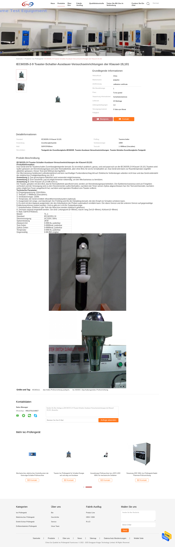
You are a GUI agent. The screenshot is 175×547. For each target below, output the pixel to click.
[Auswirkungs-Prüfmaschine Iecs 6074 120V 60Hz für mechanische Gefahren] (105, 454)
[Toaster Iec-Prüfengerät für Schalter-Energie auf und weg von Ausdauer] (69, 454)
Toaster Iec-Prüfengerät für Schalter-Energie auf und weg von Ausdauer (69, 474)
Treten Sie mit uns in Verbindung (115, 4)
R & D (88, 522)
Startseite (36, 538)
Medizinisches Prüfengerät (25, 517)
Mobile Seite (138, 538)
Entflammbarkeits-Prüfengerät (26, 526)
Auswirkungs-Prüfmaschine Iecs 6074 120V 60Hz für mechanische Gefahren (105, 474)
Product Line (90, 513)
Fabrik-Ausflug (79, 4)
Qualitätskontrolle (96, 3)
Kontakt (125, 119)
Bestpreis (104, 119)
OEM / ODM (90, 517)
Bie (52, 513)
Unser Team (55, 526)
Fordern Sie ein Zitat (138, 4)
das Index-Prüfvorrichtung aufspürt (56, 390)
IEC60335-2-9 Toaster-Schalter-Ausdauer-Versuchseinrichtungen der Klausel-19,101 (73, 59)
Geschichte (55, 517)
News (80, 538)
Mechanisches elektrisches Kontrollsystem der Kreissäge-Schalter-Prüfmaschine (32, 474)
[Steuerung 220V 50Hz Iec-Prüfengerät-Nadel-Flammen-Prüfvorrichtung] (142, 454)
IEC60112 (36, 390)
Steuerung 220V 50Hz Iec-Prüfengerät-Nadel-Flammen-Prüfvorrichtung (142, 474)
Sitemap (93, 538)
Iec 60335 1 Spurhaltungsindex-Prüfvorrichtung (90, 390)
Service (53, 522)
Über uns (69, 4)
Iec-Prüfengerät (21, 513)
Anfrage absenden (108, 420)
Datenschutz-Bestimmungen (115, 538)
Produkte (61, 3)
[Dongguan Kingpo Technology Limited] (27, 4)
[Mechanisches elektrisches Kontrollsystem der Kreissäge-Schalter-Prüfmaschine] (32, 454)
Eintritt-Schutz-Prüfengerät (25, 522)
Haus (53, 3)
